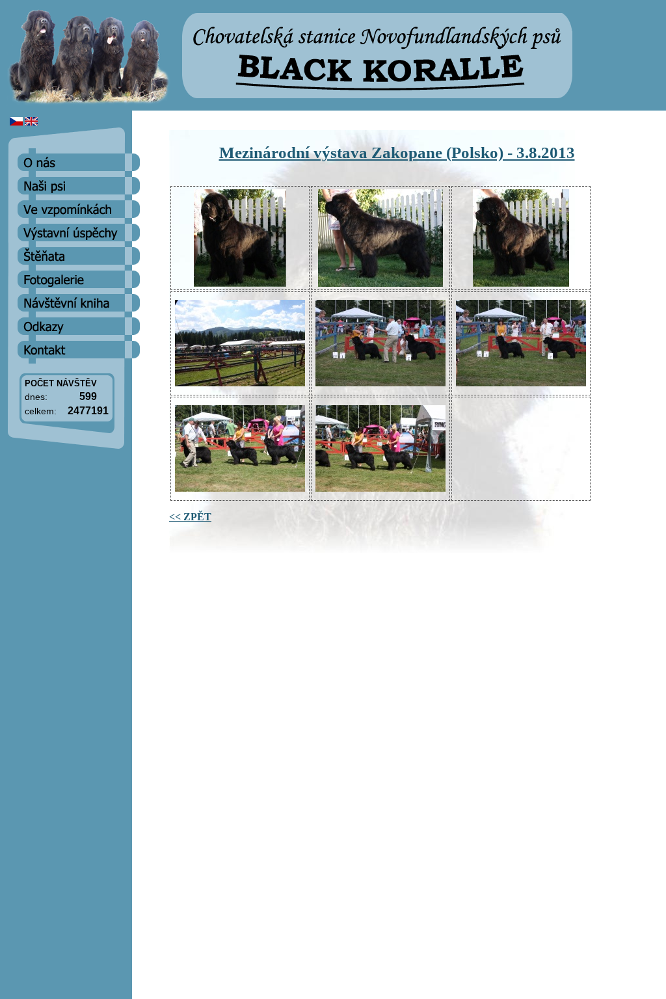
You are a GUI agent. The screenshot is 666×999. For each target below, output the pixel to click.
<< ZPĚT (190, 516)
